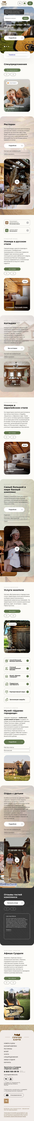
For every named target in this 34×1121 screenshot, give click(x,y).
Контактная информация (12, 151)
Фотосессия (8, 750)
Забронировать (9, 154)
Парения (7, 515)
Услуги (6, 1054)
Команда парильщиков (11, 518)
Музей (6, 1051)
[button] (4, 46)
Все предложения (12, 70)
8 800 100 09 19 (11, 1072)
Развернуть (8, 929)
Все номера (12, 269)
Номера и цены (9, 1043)
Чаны (6, 521)
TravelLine (12, 55)
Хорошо (16, 1116)
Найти (25, 18)
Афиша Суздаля (9, 1059)
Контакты (7, 1062)
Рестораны (8, 1048)
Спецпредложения (11, 1057)
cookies (3, 1116)
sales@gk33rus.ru (11, 1074)
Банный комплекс (10, 1046)
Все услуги (12, 611)
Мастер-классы (9, 747)
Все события (12, 978)
